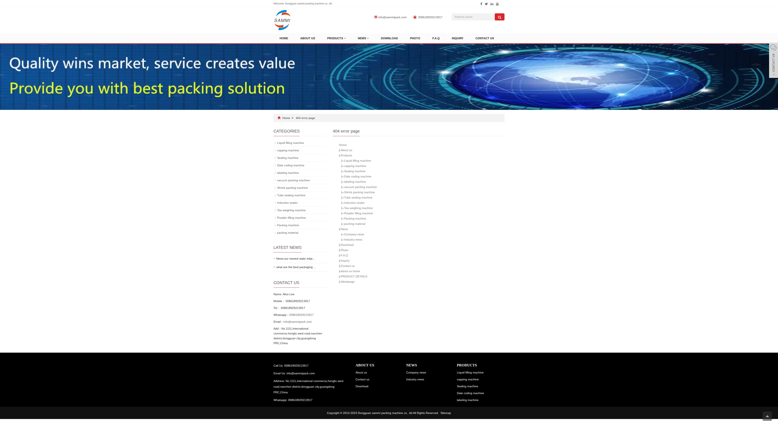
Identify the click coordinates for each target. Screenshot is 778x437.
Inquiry (457, 38)
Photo (415, 38)
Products (335, 38)
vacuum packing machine (360, 187)
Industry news (415, 379)
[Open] (773, 60)
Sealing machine (354, 171)
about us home (350, 271)
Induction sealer (354, 202)
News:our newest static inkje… (295, 258)
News (362, 38)
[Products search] (499, 16)
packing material (354, 223)
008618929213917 (301, 314)
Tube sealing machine (358, 197)
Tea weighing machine (358, 208)
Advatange (348, 281)
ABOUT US (365, 365)
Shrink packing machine (359, 192)
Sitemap (445, 413)
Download (389, 38)
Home (284, 38)
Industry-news (353, 239)
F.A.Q (436, 38)
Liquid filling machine (357, 160)
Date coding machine (357, 176)
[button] (345, 38)
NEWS (411, 365)
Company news (354, 234)
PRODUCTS (467, 365)
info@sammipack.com (392, 17)
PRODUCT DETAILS (354, 276)
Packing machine (355, 218)
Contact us (485, 38)
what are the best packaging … (296, 267)
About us (307, 38)
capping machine (355, 166)
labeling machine (355, 181)
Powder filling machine (358, 213)
